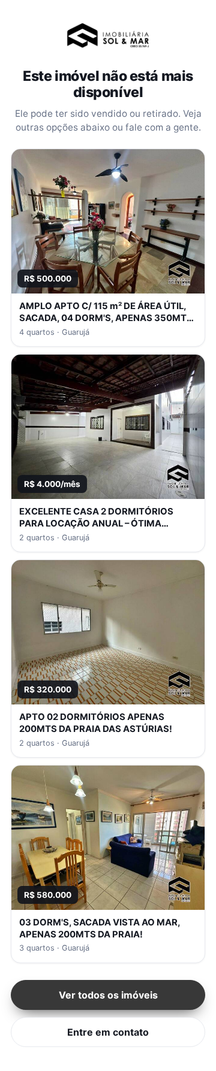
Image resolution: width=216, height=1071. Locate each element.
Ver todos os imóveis (108, 995)
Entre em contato (108, 1032)
